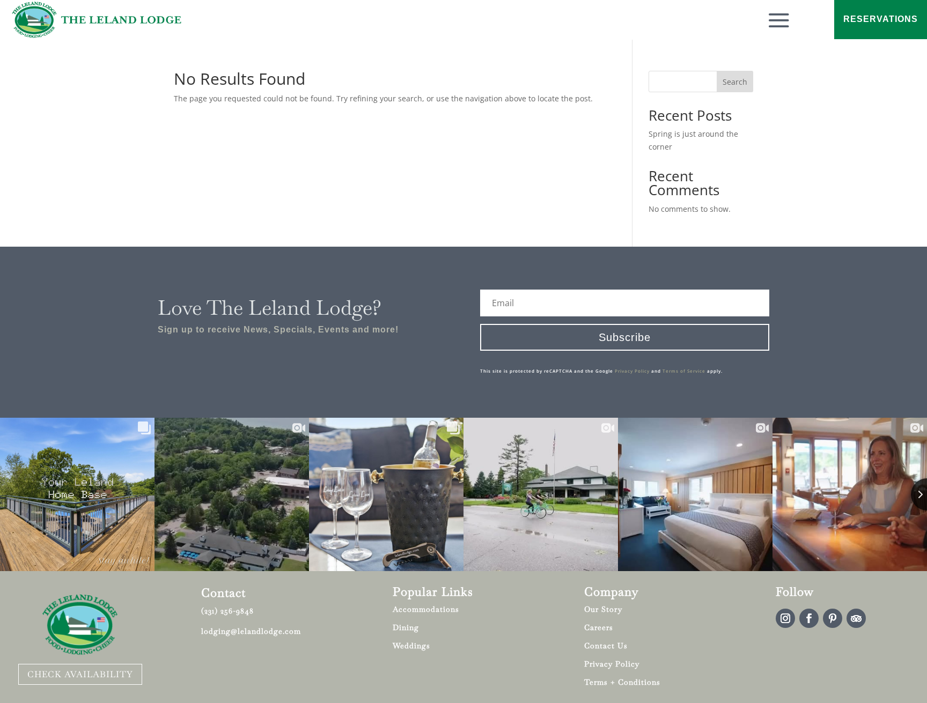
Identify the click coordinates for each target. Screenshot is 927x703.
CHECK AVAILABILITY (80, 674)
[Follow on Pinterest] (832, 618)
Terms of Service (684, 371)
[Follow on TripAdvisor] (856, 618)
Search (735, 82)
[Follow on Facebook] (809, 618)
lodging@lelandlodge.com (251, 631)
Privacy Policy (632, 371)
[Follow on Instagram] (785, 618)
